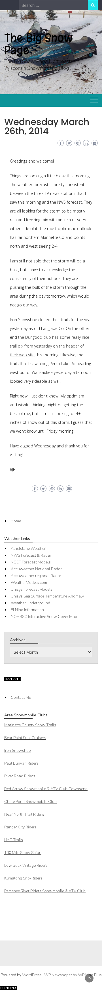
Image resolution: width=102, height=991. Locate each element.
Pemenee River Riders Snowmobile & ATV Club (45, 891)
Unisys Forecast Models (31, 589)
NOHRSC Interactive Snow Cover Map (44, 616)
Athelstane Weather (28, 548)
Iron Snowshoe (17, 750)
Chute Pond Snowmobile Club (30, 801)
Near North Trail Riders (24, 814)
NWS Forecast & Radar (31, 555)
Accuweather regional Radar (36, 575)
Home (16, 521)
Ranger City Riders (20, 827)
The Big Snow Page (38, 44)
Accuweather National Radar (36, 569)
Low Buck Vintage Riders (26, 865)
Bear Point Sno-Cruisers (25, 737)
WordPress (32, 975)
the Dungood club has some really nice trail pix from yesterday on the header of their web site (49, 345)
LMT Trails (13, 840)
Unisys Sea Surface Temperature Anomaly (47, 596)
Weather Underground (30, 603)
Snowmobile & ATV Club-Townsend (46, 789)
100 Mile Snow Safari (22, 852)
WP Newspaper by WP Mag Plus (73, 975)
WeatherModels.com (29, 582)
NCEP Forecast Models (31, 562)
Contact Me (21, 697)
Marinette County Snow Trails (30, 725)
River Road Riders (19, 776)
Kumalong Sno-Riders (23, 878)
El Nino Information (27, 610)
